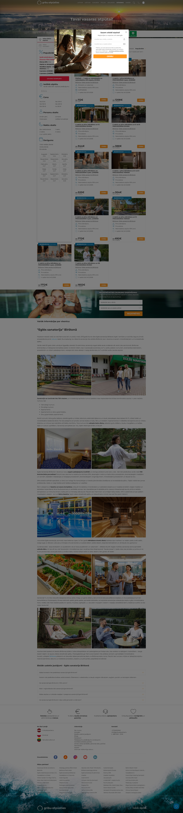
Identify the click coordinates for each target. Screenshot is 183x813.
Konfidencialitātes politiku (116, 51)
